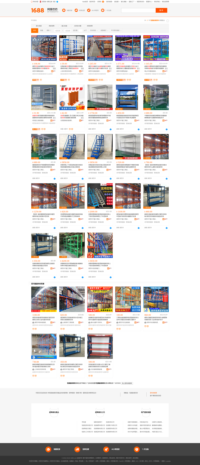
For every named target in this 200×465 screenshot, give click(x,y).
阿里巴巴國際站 (43, 461)
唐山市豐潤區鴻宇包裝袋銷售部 (149, 428)
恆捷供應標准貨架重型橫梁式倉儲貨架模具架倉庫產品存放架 (43, 265)
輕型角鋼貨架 (101, 325)
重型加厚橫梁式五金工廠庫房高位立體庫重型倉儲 (127, 67)
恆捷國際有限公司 (99, 425)
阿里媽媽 (102, 461)
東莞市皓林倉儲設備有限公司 (41, 322)
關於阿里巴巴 (120, 458)
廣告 (110, 68)
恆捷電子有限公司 (111, 425)
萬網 (133, 461)
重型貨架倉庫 (48, 325)
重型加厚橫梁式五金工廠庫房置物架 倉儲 (43, 67)
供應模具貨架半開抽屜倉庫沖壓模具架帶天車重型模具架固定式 (71, 265)
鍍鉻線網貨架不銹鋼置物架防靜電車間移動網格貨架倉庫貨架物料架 (43, 166)
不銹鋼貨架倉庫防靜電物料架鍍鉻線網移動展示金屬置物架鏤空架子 (155, 117)
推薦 (54, 68)
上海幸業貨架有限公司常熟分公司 (66, 71)
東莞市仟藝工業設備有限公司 (94, 120)
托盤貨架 (47, 372)
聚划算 (81, 461)
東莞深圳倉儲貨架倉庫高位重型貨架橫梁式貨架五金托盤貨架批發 (43, 319)
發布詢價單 (153, 393)
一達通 (162, 461)
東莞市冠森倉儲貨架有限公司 (94, 71)
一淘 (86, 461)
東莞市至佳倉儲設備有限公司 (125, 322)
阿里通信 (127, 461)
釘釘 (150, 461)
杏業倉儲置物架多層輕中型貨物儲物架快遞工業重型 (71, 67)
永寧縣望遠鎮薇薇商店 (159, 428)
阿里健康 (156, 461)
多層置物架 (44, 123)
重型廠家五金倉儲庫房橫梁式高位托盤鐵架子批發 (99, 67)
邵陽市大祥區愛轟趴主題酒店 (137, 425)
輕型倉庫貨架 (36, 123)
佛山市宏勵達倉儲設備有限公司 (150, 71)
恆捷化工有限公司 (87, 432)
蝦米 (108, 461)
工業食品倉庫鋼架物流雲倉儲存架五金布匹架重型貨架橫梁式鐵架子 (127, 319)
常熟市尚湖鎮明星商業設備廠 (153, 322)
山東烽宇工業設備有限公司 (69, 322)
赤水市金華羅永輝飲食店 (135, 432)
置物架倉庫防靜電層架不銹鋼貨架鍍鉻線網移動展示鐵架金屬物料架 (127, 166)
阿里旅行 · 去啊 (93, 461)
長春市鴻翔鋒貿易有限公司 (136, 422)
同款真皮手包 (144, 422)
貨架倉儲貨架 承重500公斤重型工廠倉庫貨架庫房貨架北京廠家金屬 (99, 365)
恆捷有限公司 (110, 422)
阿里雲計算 (114, 461)
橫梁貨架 (103, 74)
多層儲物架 (72, 74)
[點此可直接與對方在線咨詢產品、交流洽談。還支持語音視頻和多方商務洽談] (111, 129)
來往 (146, 461)
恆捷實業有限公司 (111, 428)
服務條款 (105, 458)
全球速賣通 (64, 461)
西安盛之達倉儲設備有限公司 (38, 120)
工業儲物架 (79, 74)
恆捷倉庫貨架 (133, 393)
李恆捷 (84, 422)
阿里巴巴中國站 (55, 461)
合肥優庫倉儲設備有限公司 (66, 120)
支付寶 (141, 461)
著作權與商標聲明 (88, 458)
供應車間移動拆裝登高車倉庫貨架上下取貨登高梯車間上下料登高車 (99, 215)
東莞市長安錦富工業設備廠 (94, 268)
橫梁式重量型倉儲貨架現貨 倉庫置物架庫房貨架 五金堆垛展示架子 (155, 319)
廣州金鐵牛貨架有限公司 (97, 322)
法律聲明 (98, 458)
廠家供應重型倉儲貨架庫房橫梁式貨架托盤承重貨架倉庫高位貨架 (43, 365)
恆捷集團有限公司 (99, 428)
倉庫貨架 (91, 74)
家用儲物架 (162, 74)
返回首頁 (118, 383)
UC (137, 461)
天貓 (76, 461)
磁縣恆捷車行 (98, 422)
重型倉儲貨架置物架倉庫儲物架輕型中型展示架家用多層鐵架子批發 (127, 215)
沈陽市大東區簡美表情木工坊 (161, 422)
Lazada (168, 461)
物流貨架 (125, 325)
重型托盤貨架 (92, 325)
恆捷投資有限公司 (87, 425)
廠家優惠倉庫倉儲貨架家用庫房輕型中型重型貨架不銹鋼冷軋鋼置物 (127, 117)
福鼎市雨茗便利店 (145, 425)
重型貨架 (35, 74)
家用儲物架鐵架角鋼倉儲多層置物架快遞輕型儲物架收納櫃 (43, 117)
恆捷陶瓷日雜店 (86, 428)
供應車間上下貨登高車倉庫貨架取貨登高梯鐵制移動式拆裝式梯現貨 (71, 166)
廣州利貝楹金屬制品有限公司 (149, 432)
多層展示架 (155, 74)
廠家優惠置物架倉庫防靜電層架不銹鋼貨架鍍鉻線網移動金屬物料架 (99, 117)
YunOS (121, 461)
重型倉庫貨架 (42, 74)
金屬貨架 (106, 372)
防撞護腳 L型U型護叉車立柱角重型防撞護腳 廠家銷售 (71, 117)
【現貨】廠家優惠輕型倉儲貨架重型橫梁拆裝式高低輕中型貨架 (43, 215)
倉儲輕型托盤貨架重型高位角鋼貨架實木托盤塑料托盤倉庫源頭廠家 (99, 319)
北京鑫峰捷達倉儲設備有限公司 (97, 369)
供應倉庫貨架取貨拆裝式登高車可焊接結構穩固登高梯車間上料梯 (99, 166)
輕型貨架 (69, 372)
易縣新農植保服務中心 (135, 428)
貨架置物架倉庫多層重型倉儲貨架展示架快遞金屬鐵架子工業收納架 (71, 215)
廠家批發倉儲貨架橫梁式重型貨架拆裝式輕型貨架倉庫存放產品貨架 (155, 215)
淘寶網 (71, 461)
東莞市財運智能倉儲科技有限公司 (122, 71)
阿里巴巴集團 (33, 461)
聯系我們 (128, 458)
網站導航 (135, 458)
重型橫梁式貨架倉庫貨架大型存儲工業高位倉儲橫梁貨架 (71, 319)
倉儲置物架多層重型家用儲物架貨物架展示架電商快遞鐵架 (155, 67)
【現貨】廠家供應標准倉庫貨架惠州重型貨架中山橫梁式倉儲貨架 (155, 166)
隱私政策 (112, 458)
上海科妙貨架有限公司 (41, 369)
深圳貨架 (41, 325)
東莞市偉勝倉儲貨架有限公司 (38, 71)
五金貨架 (50, 74)
